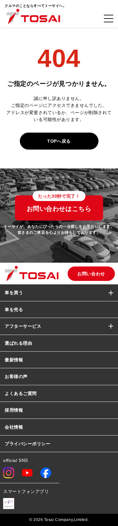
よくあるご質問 (21, 393)
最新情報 (14, 359)
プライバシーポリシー (28, 443)
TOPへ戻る (58, 141)
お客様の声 (16, 376)
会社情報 (14, 427)
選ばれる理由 (18, 343)
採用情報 (14, 410)
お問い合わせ (91, 273)
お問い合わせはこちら (59, 203)
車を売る (14, 309)
